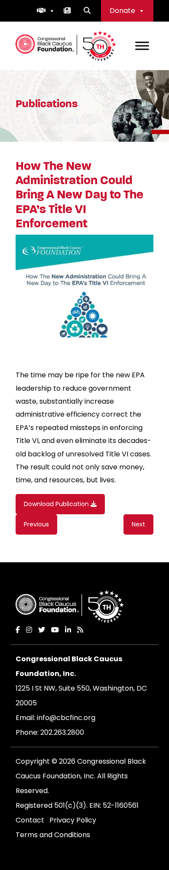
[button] (45, 11)
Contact (30, 820)
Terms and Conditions (53, 835)
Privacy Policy (72, 820)
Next (138, 524)
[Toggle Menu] (142, 45)
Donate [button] (122, 11)
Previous (36, 524)
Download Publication (57, 504)
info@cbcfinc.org (66, 718)
